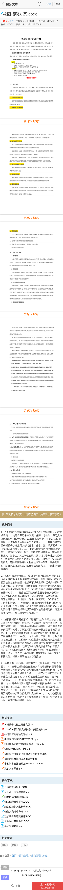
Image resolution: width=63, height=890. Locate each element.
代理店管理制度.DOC (15, 787)
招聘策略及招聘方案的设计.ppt (20, 758)
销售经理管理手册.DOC (16, 801)
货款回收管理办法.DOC (16, 821)
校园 (4, 845)
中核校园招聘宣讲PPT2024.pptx (21, 739)
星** (11, 21)
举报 (5, 867)
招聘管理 (24, 855)
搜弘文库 (12, 4)
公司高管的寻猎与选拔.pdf (18, 734)
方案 (24, 845)
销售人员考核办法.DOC (16, 811)
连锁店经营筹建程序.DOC (17, 816)
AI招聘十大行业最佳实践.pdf (19, 724)
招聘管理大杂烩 (39, 855)
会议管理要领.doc (13, 826)
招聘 (14, 845)
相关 (5, 877)
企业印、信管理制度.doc (17, 792)
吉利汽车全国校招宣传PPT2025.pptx (23, 763)
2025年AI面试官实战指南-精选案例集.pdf (25, 729)
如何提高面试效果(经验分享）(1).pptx (24, 744)
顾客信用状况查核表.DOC (17, 806)
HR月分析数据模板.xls (16, 797)
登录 (48, 4)
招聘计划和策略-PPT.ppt (17, 749)
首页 (14, 855)
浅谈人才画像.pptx (14, 768)
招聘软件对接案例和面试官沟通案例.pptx (25, 753)
